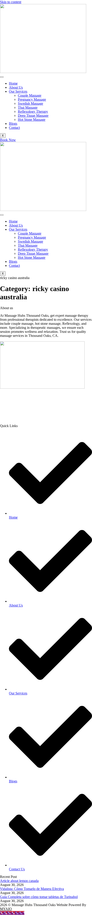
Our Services (18, 91)
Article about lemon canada (19, 881)
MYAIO (6, 909)
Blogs (13, 123)
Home (13, 83)
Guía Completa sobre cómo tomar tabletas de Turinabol (39, 897)
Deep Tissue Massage (33, 115)
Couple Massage (29, 95)
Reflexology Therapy (33, 111)
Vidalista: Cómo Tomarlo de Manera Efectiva (32, 889)
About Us (16, 87)
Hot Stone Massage (31, 119)
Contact (14, 127)
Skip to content (10, 2)
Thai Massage (28, 107)
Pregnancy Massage (32, 99)
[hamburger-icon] (2, 77)
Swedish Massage (30, 103)
